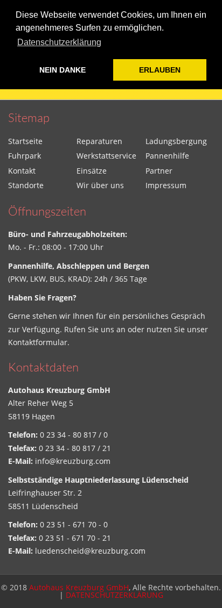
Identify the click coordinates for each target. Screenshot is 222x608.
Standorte (26, 185)
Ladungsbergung (176, 141)
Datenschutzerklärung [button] (59, 42)
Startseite (25, 141)
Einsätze (92, 171)
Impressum (165, 185)
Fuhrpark (24, 156)
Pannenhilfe (167, 156)
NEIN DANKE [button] (62, 70)
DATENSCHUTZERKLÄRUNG (114, 595)
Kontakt (22, 171)
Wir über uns (100, 185)
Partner (158, 171)
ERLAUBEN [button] (160, 70)
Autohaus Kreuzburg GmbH (79, 587)
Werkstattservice (106, 156)
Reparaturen (99, 141)
